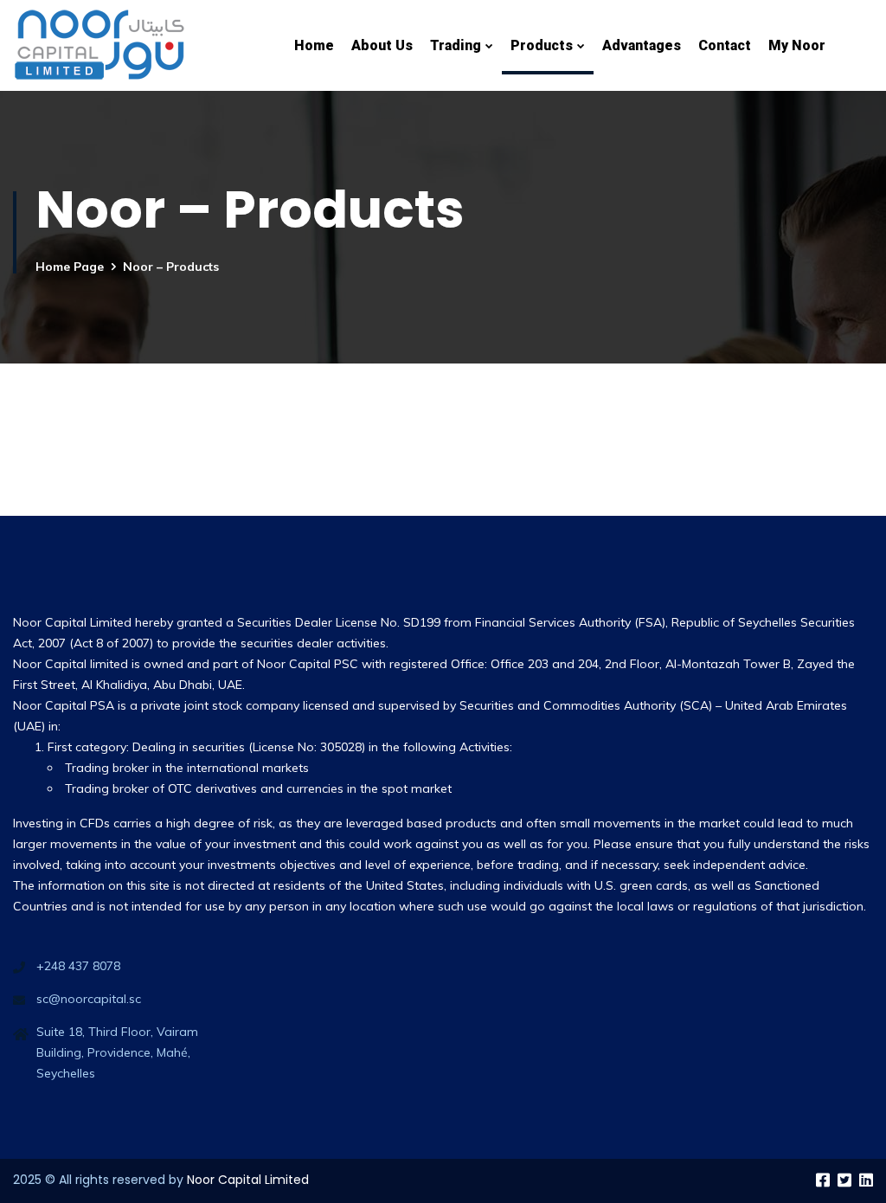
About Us (382, 45)
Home (314, 45)
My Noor (796, 45)
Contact (724, 45)
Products (541, 45)
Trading (455, 45)
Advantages (641, 45)
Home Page (69, 266)
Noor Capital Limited (248, 1179)
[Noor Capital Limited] (99, 45)
